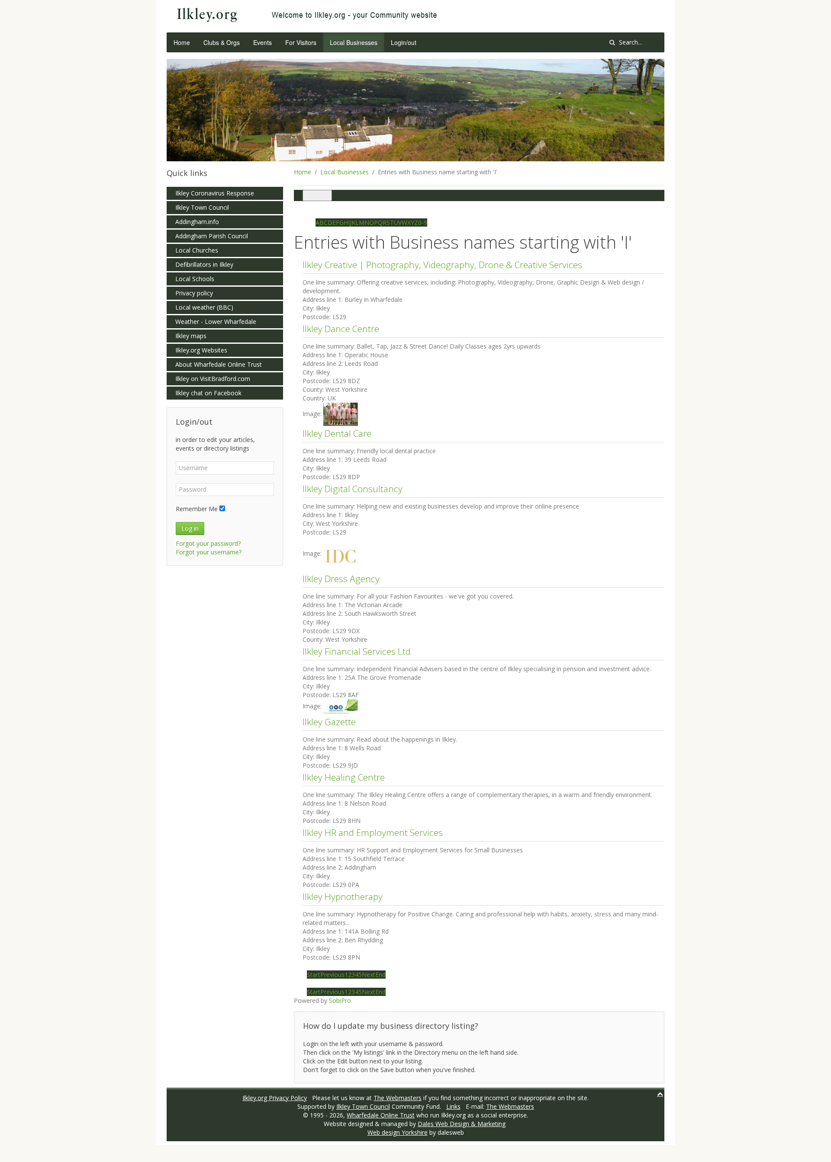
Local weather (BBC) (204, 307)
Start (313, 974)
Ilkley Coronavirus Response (214, 193)
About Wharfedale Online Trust (218, 364)
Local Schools (194, 279)
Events (262, 42)
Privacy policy (194, 293)
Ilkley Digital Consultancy (353, 489)
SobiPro (340, 1000)
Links (453, 1106)
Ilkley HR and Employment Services (373, 832)
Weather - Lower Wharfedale (215, 321)
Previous (332, 974)
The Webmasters (398, 1098)
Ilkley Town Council (202, 207)
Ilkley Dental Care (337, 433)
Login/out (403, 42)
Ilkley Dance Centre (341, 329)
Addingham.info (197, 222)
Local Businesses (353, 42)
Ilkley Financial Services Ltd (357, 651)
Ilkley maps (190, 336)
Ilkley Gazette (329, 722)
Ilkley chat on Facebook (208, 393)
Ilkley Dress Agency (341, 579)
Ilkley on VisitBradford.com (212, 379)
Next (368, 974)
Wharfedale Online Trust (381, 1115)
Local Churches (196, 250)
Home (182, 42)
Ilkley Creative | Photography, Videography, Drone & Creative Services (442, 265)
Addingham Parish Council (211, 236)
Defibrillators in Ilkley (204, 264)
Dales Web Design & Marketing (462, 1124)
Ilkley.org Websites (201, 350)
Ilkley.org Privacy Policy (274, 1098)
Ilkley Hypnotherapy (343, 896)
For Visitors (300, 42)
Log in (190, 528)
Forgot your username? (209, 552)
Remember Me (197, 509)
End (380, 974)
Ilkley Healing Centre (344, 777)
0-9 (422, 222)
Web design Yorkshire (397, 1132)
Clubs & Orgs (221, 42)
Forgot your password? (208, 543)
